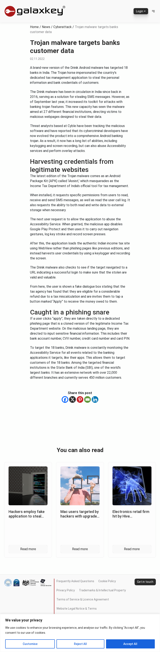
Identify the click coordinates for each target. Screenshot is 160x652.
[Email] (87, 399)
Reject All (80, 644)
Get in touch (145, 581)
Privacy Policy (65, 590)
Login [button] (139, 11)
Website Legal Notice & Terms (76, 608)
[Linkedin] (95, 399)
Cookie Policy (107, 581)
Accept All (130, 644)
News (46, 27)
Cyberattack (62, 27)
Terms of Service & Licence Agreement (82, 599)
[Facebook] (65, 399)
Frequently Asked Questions (75, 581)
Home (34, 27)
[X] (72, 399)
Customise (30, 644)
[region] (80, 633)
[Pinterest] (80, 399)
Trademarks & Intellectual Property (102, 590)
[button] (153, 11)
